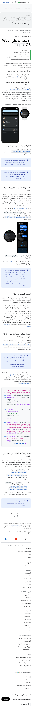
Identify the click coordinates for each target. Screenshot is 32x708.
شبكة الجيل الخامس (26, 587)
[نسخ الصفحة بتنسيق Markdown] (17, 45)
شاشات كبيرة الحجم (26, 595)
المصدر (29, 557)
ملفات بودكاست (27, 565)
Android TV (27, 606)
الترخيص (22, 695)
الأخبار (29, 560)
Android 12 (27, 628)
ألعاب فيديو (28, 573)
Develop (27, 9)
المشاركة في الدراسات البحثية (24, 665)
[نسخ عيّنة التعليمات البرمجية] (29, 388)
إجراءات (11, 262)
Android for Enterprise (24, 551)
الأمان (29, 554)
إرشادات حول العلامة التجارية (11, 695)
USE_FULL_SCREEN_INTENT (17, 176)
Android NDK (27, 649)
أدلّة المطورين (27, 641)
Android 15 (27, 619)
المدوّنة (29, 563)
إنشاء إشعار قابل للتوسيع (20, 208)
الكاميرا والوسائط (27, 581)
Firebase (28, 683)
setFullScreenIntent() (17, 174)
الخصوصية (28, 584)
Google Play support (25, 663)
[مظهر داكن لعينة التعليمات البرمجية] (27, 388)
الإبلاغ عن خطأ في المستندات (24, 660)
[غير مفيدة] (16, 36)
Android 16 (27, 616)
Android (28, 548)
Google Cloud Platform (24, 685)
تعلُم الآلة (29, 576)
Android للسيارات (26, 603)
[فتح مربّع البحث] (16, 2)
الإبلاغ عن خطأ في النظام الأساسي (23, 657)
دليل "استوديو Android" (25, 638)
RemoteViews (10, 160)
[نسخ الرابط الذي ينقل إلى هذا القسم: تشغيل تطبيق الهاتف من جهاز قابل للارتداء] (23, 456)
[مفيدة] (18, 36)
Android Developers (25, 30)
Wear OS (8, 9)
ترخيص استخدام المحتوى (15, 525)
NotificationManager (18, 357)
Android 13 (28, 625)
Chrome (28, 680)
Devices (18, 9)
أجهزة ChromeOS (26, 600)
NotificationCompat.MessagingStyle (17, 217)
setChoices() (16, 281)
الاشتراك (6, 699)
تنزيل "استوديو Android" (24, 647)
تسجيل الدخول (5, 2)
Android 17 (27, 614)
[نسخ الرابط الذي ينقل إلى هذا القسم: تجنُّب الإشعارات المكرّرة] (10, 294)
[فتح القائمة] (28, 2)
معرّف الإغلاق (13, 375)
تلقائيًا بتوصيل (16, 77)
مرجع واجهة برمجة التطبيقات (24, 644)
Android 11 (28, 631)
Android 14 (27, 622)
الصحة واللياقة (27, 579)
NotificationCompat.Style (21, 151)
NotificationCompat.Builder (20, 90)
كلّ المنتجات (28, 688)
